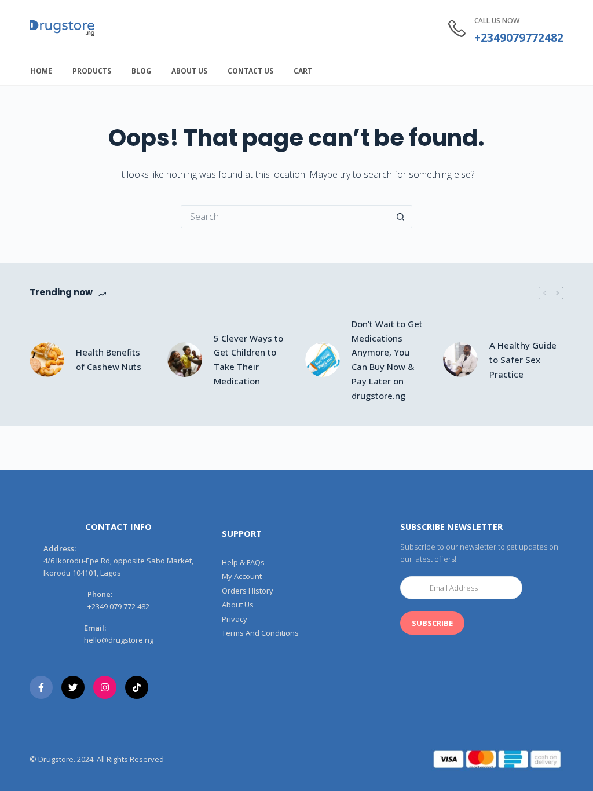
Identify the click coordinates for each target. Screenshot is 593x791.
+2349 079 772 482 (118, 606)
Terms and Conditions (260, 633)
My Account (242, 576)
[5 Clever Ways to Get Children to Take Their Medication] (184, 359)
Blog (141, 71)
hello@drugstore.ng (118, 640)
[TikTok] (136, 687)
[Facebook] (41, 687)
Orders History (247, 591)
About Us (189, 71)
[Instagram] (104, 687)
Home (41, 71)
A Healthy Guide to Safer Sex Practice (523, 359)
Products (91, 71)
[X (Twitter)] (73, 687)
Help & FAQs (243, 562)
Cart (303, 71)
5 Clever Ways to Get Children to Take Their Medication (248, 359)
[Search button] (400, 216)
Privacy (234, 619)
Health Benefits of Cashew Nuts (108, 359)
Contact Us (250, 71)
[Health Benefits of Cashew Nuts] (47, 359)
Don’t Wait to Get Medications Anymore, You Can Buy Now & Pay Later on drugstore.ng (387, 359)
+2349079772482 (518, 37)
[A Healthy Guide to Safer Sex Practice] (460, 359)
